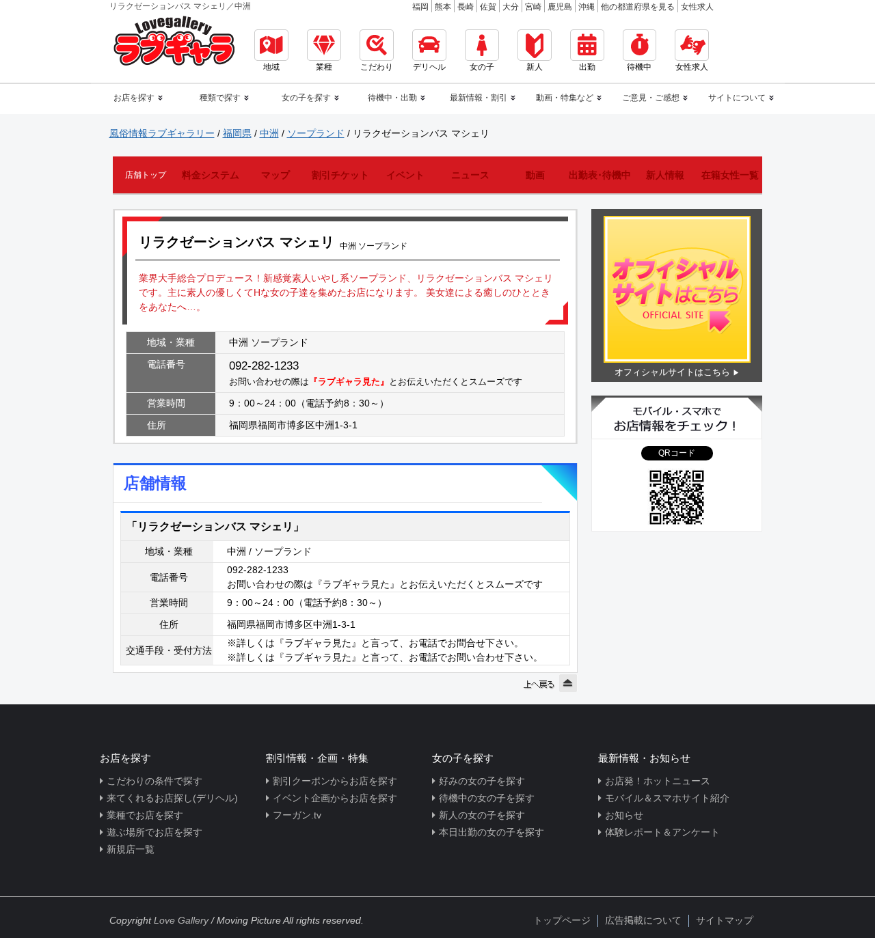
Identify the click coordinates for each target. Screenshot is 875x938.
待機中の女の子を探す (487, 797)
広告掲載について (643, 920)
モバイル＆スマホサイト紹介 (667, 797)
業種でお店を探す (145, 815)
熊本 (443, 7)
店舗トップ (145, 175)
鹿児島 (560, 7)
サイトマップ (724, 920)
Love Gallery (181, 920)
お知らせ (624, 815)
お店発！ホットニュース (657, 780)
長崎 (465, 7)
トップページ (562, 920)
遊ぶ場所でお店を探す (154, 832)
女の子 (482, 67)
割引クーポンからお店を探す (335, 780)
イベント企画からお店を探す (335, 797)
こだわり (376, 67)
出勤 (587, 67)
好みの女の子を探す (482, 780)
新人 (534, 67)
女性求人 (697, 7)
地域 (271, 67)
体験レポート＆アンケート (662, 832)
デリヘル (429, 67)
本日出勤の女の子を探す (491, 832)
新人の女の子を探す (482, 815)
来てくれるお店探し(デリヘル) (172, 797)
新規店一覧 (130, 849)
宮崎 (533, 7)
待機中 (639, 67)
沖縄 (586, 7)
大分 (510, 7)
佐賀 (488, 7)
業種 (324, 67)
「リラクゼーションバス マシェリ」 (215, 526)
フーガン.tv (297, 815)
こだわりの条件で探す (154, 780)
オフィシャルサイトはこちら (672, 372)
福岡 (420, 7)
